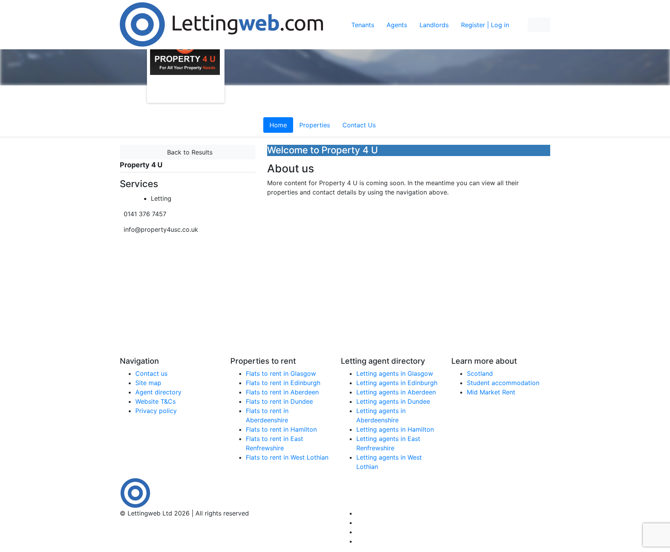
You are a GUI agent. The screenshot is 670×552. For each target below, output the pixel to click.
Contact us (151, 373)
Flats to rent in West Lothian (287, 457)
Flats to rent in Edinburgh (283, 383)
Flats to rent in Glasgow (281, 373)
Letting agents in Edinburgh (396, 383)
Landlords (434, 25)
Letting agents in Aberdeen (396, 392)
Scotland (480, 373)
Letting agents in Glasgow (394, 373)
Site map (148, 383)
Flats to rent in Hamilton (281, 429)
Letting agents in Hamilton (395, 429)
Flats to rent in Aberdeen (282, 392)
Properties (314, 125)
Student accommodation (503, 383)
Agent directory (158, 392)
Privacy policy (156, 411)
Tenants (362, 25)
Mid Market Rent (491, 392)
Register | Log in (485, 25)
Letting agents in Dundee (393, 401)
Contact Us (359, 125)
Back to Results (187, 152)
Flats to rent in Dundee (279, 401)
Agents (397, 25)
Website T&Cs (155, 401)
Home (278, 125)
